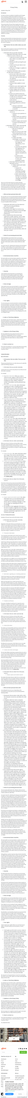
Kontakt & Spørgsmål (19, 1076)
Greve (16, 1059)
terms (8, 33)
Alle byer (17, 1070)
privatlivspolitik (11, 1091)
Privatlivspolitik (18, 1079)
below (4, 834)
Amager (16, 1066)
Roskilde (17, 1068)
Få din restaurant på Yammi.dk (5, 1078)
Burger (2, 1062)
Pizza (2, 1060)
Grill (2, 1068)
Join (14, 1038)
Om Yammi (3, 1076)
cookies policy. (9, 476)
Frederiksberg (18, 1064)
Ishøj (16, 1060)
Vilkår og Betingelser (19, 1077)
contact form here (6, 1022)
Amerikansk (3, 1059)
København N (18, 1062)
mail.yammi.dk (24, 1097)
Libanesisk (3, 1064)
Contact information (5, 354)
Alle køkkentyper (4, 1070)
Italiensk (3, 1066)
